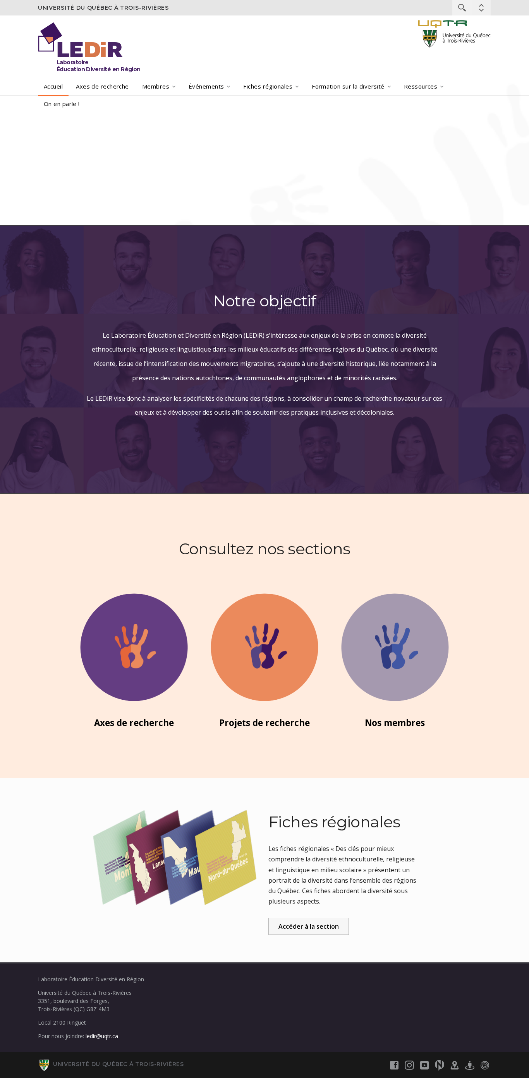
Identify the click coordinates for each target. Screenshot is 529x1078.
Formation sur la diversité (348, 86)
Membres (155, 86)
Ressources (421, 86)
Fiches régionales (267, 86)
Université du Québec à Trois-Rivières (103, 7)
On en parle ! (62, 104)
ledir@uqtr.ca (102, 1036)
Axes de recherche (102, 86)
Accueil (53, 86)
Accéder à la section (308, 926)
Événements (206, 86)
